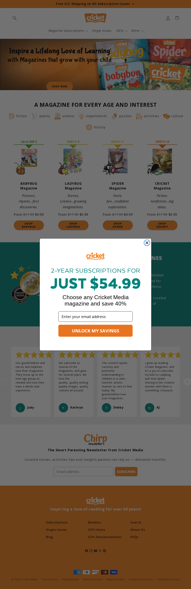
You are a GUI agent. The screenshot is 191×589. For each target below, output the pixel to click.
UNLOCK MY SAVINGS (95, 331)
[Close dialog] (147, 243)
